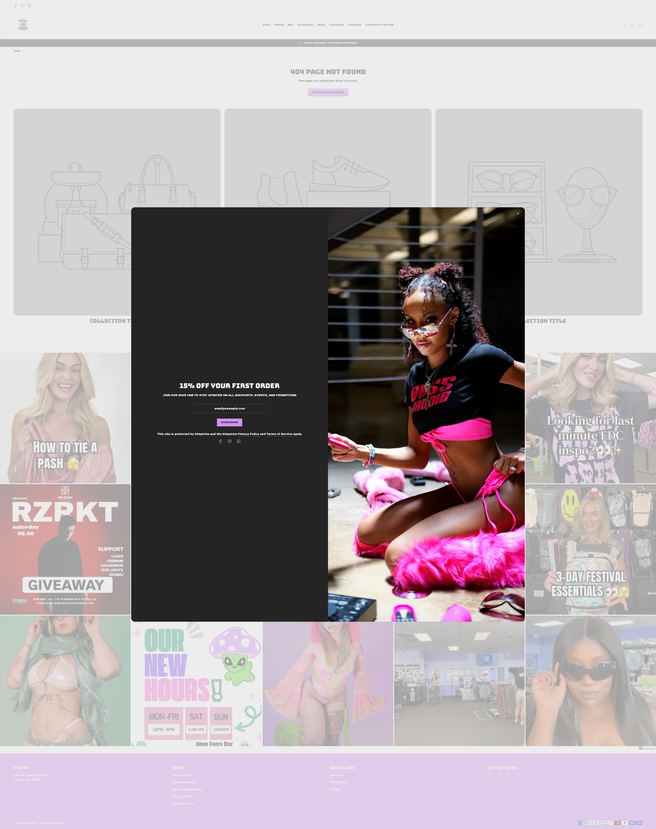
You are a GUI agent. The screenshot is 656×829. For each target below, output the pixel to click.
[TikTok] (239, 441)
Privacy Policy (248, 434)
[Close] (518, 213)
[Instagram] (230, 441)
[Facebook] (220, 441)
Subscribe (229, 422)
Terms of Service (279, 434)
